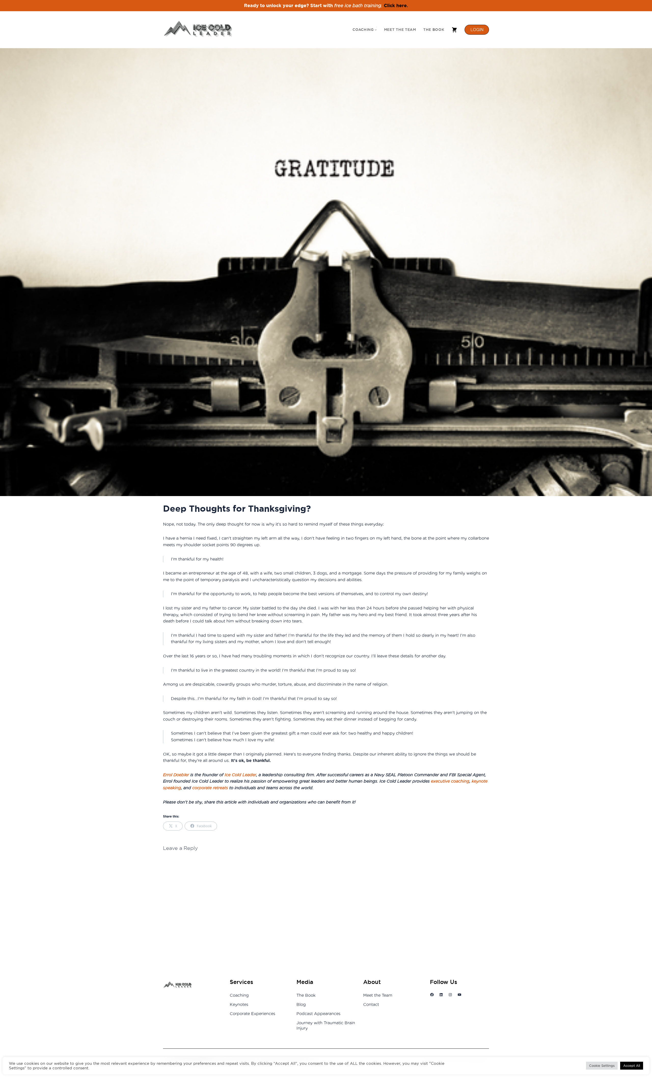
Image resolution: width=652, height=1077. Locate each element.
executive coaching (450, 781)
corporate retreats (210, 787)
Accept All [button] (631, 1065)
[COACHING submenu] (376, 30)
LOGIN (476, 29)
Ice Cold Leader (240, 774)
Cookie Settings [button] (602, 1065)
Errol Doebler (176, 774)
